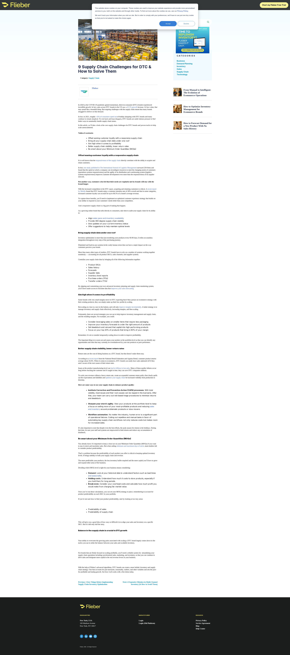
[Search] (209, 22)
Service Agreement (203, 623)
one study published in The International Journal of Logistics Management (110, 168)
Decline (186, 24)
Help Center (200, 629)
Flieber (95, 88)
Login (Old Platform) (147, 623)
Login (141, 620)
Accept (168, 24)
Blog (197, 626)
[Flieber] (84, 96)
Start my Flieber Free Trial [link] (274, 5)
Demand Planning (184, 63)
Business (181, 61)
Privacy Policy (201, 620)
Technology (182, 74)
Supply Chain (94, 78)
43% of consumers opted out (106, 117)
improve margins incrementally (130, 307)
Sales (179, 69)
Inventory (181, 66)
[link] (16, 7)
